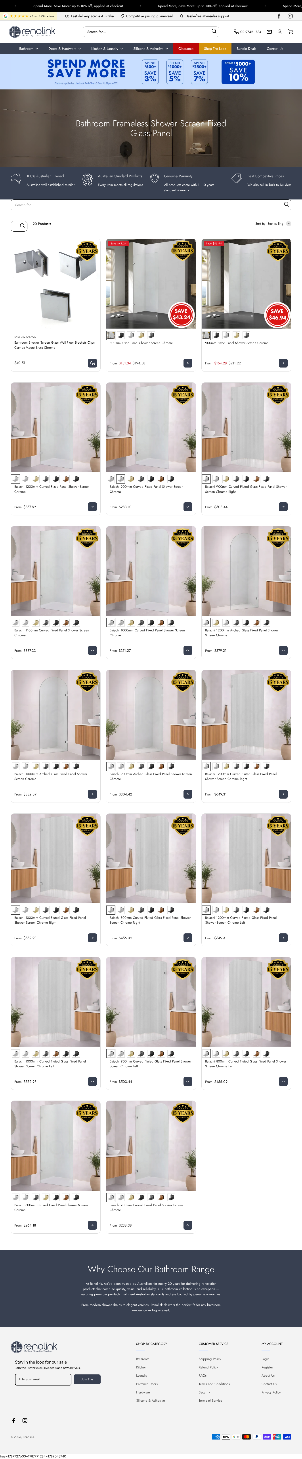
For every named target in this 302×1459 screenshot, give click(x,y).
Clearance (185, 48)
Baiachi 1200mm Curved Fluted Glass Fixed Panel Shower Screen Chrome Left (241, 920)
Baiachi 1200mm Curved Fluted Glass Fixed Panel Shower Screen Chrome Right (241, 777)
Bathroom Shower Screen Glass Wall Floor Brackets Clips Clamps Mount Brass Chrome (54, 345)
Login (266, 1358)
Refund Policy (208, 1367)
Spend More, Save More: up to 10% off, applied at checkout (165, 6)
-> (187, 362)
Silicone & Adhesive (148, 48)
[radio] (110, 335)
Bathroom (26, 48)
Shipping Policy (210, 1358)
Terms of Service (210, 1400)
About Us (268, 1375)
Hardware (143, 1392)
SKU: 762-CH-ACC (25, 337)
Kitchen (141, 1367)
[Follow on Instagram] (290, 16)
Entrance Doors (147, 1384)
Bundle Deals (246, 48)
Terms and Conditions (214, 1384)
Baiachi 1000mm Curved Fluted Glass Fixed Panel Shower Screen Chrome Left (50, 1064)
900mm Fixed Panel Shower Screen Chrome (237, 343)
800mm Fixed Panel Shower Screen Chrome (141, 343)
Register (267, 1367)
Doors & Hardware (62, 48)
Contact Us (275, 48)
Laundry (141, 1375)
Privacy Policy (271, 1392)
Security (204, 1392)
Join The (87, 1379)
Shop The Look (215, 48)
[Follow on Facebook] (279, 16)
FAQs (202, 1375)
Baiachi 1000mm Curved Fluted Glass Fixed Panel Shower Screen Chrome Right (50, 920)
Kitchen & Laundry (104, 48)
